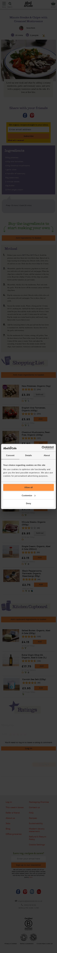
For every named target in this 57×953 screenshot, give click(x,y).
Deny (28, 503)
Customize (27, 495)
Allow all (28, 487)
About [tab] (47, 455)
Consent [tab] (10, 455)
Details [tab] (28, 455)
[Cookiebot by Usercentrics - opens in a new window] (42, 448)
